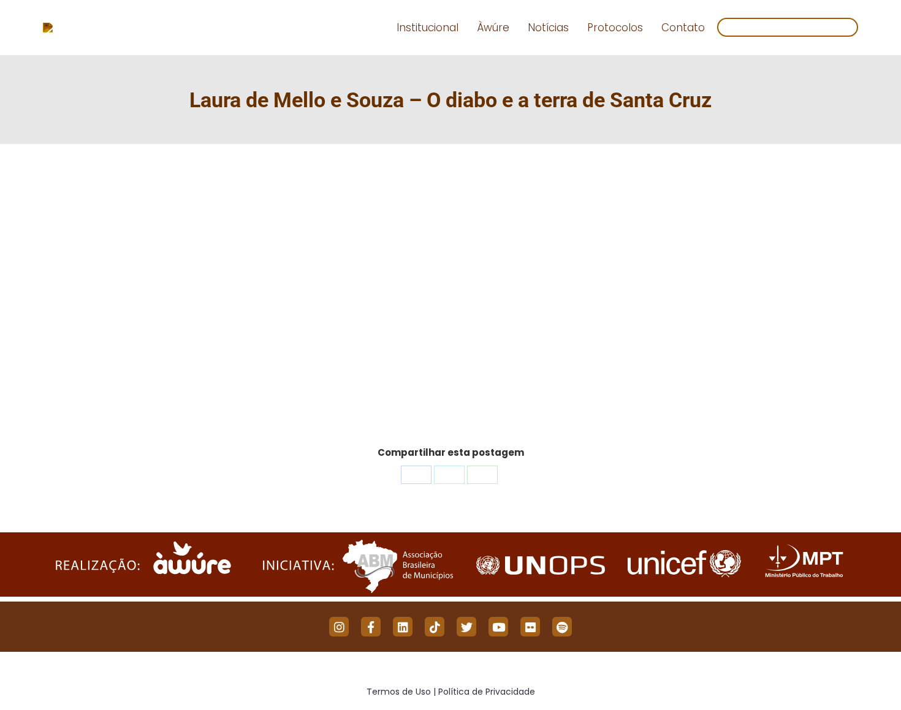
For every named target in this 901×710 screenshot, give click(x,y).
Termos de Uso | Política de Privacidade (451, 691)
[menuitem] (427, 27)
